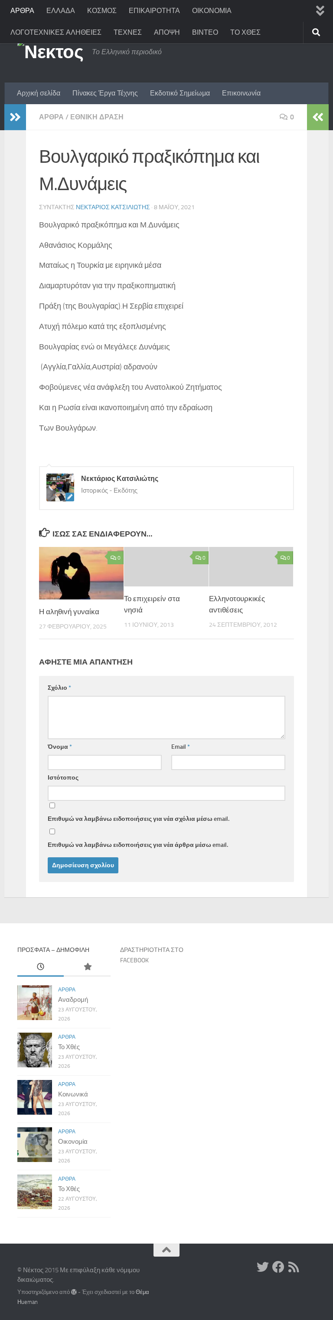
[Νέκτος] (278, 1267)
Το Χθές (69, 1047)
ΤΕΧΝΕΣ (128, 32)
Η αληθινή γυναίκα (69, 611)
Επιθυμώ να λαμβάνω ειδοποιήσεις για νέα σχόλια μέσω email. (138, 819)
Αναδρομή (73, 1000)
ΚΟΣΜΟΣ (102, 11)
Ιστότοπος (63, 777)
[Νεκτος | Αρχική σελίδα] (50, 52)
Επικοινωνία (241, 93)
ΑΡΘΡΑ (22, 11)
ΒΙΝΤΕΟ (205, 32)
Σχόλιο (59, 687)
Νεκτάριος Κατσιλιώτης (113, 207)
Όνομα (60, 747)
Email (180, 747)
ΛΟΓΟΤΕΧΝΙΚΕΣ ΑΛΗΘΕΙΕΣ (55, 32)
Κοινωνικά (73, 1094)
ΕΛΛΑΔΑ (60, 11)
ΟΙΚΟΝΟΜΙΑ (212, 11)
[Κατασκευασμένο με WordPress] (74, 1292)
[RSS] (294, 1267)
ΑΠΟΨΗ (167, 32)
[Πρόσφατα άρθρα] (40, 967)
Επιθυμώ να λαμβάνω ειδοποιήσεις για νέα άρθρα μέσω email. (138, 845)
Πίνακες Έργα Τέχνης (105, 93)
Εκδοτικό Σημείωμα (180, 93)
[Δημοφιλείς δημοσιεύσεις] (87, 967)
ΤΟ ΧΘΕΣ (245, 32)
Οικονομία (73, 1142)
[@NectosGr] (263, 1267)
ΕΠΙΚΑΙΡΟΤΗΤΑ (154, 11)
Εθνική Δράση (97, 117)
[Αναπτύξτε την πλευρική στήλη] (15, 117)
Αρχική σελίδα (38, 93)
